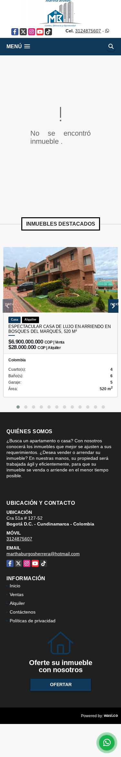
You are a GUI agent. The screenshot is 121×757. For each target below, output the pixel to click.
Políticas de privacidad (32, 620)
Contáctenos (22, 612)
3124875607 (88, 30)
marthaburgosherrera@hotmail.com (43, 553)
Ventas (17, 594)
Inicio (15, 585)
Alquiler (17, 603)
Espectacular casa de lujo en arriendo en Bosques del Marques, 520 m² (59, 329)
